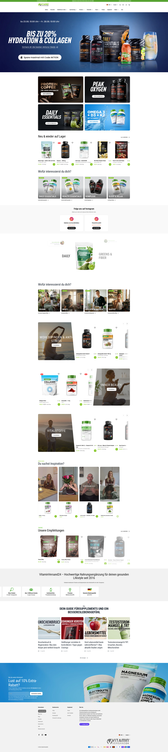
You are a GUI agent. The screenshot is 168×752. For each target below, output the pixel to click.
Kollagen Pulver (42, 400)
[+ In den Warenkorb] (54, 164)
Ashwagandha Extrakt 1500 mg (104, 353)
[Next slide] (127, 323)
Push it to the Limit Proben (118, 160)
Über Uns (40, 714)
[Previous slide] (123, 323)
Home (68, 710)
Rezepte (40, 719)
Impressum (40, 721)
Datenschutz (40, 724)
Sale (122, 9)
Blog (39, 716)
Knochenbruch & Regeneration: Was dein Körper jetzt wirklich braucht (49, 645)
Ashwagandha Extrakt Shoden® (83, 353)
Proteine (81, 9)
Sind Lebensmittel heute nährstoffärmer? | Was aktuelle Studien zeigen (94, 645)
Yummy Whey (41, 559)
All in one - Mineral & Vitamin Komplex (106, 445)
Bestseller (52, 9)
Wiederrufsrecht (41, 729)
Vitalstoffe (89, 9)
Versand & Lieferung (56, 718)
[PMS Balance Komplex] (68, 507)
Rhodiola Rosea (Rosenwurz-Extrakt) (107, 515)
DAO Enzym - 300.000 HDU (81, 160)
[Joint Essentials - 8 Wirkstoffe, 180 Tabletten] (89, 507)
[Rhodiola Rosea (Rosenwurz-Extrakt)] (110, 507)
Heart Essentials (122, 445)
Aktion (46, 9)
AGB (39, 726)
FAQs (53, 710)
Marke (116, 9)
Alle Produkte (70, 713)
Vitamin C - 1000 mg (61, 160)
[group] (84, 42)
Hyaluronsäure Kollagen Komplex (90, 400)
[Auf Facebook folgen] (39, 735)
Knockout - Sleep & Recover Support (116, 559)
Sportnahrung (72, 9)
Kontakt (54, 713)
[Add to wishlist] (54, 143)
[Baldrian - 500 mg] (48, 507)
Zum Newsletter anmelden (36, 693)
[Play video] (48, 484)
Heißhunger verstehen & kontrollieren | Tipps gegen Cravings (71, 645)
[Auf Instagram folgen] (42, 735)
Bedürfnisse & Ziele (61, 9)
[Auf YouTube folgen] (46, 735)
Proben (103, 9)
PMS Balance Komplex (63, 515)
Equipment (109, 9)
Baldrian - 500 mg (42, 515)
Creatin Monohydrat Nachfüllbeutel (92, 559)
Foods (96, 9)
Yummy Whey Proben (65, 559)
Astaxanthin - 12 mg (65, 400)
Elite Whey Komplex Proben (100, 160)
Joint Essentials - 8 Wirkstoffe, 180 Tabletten (87, 515)
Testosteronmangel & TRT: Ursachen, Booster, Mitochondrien (118, 645)
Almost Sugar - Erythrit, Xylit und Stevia (46, 160)
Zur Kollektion (56, 345)
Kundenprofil (55, 715)
